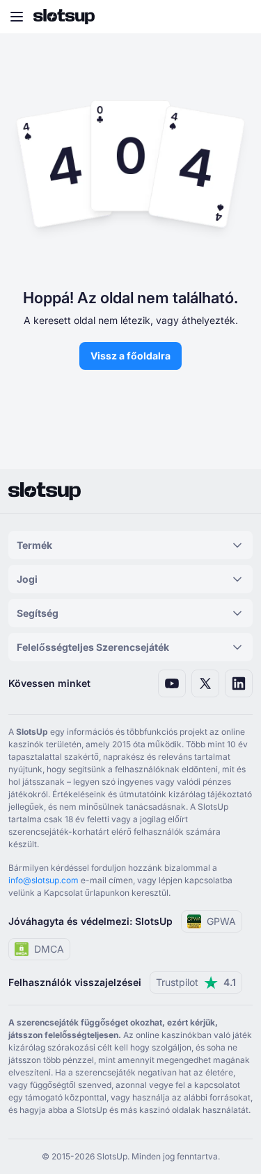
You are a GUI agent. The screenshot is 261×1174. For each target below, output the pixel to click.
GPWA (221, 921)
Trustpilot (196, 982)
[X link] (205, 683)
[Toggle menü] (16, 16)
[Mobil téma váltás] (237, 16)
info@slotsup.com (43, 880)
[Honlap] (64, 16)
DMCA (49, 949)
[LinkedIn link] (239, 683)
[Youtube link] (172, 683)
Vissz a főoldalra (130, 355)
